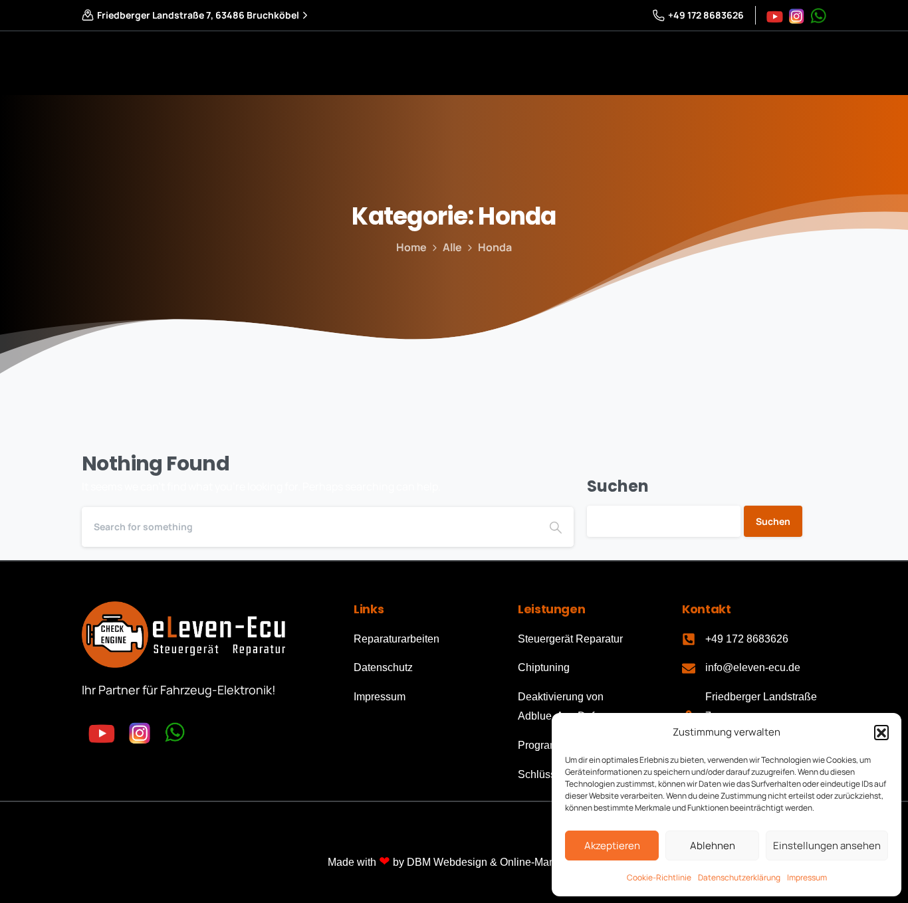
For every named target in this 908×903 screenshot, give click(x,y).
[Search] (556, 527)
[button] (881, 732)
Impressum (807, 877)
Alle (452, 247)
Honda (495, 247)
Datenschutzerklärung (739, 877)
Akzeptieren (612, 846)
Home (411, 247)
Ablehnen (712, 846)
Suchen (618, 486)
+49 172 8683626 (706, 15)
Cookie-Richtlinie (659, 877)
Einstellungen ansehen (827, 846)
